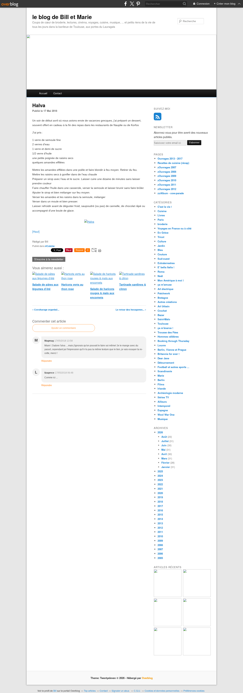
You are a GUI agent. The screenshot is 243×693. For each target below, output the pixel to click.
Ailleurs (162, 401)
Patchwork (164, 293)
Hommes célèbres (168, 336)
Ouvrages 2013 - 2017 (170, 158)
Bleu (160, 250)
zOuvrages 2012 (167, 189)
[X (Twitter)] (131, 4)
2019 (160, 497)
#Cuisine (50, 246)
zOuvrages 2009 (167, 176)
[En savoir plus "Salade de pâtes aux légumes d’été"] (197, 625)
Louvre (162, 345)
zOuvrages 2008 (167, 171)
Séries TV (163, 397)
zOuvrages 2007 (167, 167)
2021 (160, 488)
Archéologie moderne (170, 393)
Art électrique (165, 289)
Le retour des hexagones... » (131, 309)
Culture (162, 241)
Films (161, 384)
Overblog (147, 678)
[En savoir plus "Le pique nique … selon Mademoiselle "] (167, 596)
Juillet (165, 441)
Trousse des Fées (168, 332)
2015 (160, 514)
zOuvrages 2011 (167, 184)
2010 (160, 536)
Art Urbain (164, 306)
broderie (162, 224)
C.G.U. (137, 690)
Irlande (162, 388)
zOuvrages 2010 (167, 180)
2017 (160, 506)
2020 (160, 493)
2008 (160, 545)
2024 (160, 475)
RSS (157, 116)
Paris (161, 219)
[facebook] (125, 4)
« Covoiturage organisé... (45, 309)
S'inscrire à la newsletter (48, 259)
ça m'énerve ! (165, 328)
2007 (160, 549)
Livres (161, 215)
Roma (161, 271)
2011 (160, 532)
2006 (160, 553)
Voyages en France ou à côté (174, 228)
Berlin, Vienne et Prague (172, 349)
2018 (160, 501)
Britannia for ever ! (168, 354)
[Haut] (35, 231)
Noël (160, 276)
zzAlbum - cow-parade (171, 193)
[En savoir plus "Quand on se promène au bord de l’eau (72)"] (167, 654)
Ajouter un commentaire (63, 328)
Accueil (43, 93)
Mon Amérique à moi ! (171, 280)
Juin (163, 445)
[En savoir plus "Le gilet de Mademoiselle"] (167, 625)
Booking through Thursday (173, 341)
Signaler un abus (121, 690)
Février (165, 462)
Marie (161, 375)
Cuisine (162, 211)
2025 (160, 471)
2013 (160, 523)
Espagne (163, 410)
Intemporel (164, 406)
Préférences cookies (193, 690)
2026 (160, 432)
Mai (163, 449)
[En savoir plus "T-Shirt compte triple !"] (197, 596)
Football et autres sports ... (173, 367)
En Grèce (163, 232)
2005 (160, 558)
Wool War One (166, 414)
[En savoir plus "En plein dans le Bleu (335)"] (197, 654)
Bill (55, 690)
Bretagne (163, 297)
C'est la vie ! (165, 206)
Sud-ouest (164, 258)
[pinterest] (138, 4)
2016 (160, 510)
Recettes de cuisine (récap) (173, 163)
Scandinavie (165, 371)
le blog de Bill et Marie (62, 16)
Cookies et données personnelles (162, 690)
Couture (162, 254)
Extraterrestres (166, 263)
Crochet (162, 310)
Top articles (90, 690)
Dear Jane (163, 358)
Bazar (161, 315)
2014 (160, 519)
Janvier (165, 467)
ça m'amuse (165, 284)
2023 (160, 480)
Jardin (161, 246)
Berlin (161, 380)
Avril (164, 454)
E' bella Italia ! (166, 267)
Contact (57, 93)
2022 (160, 484)
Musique (163, 419)
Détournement (166, 362)
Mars (164, 458)
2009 (160, 540)
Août (164, 436)
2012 (160, 527)
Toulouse (163, 323)
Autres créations (167, 302)
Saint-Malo (164, 319)
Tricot (161, 237)
